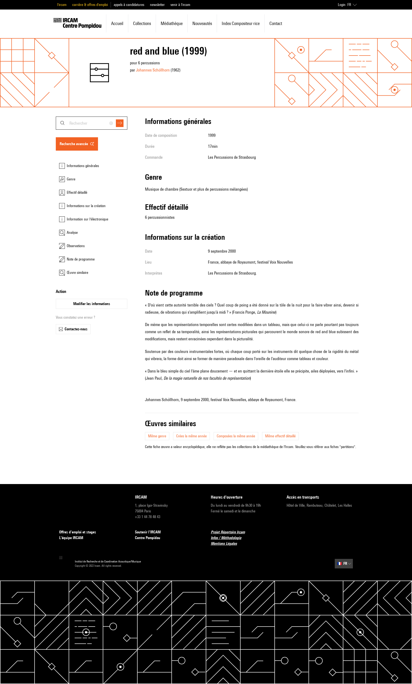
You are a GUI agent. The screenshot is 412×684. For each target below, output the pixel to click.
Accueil (117, 23)
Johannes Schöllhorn (153, 69)
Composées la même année (236, 436)
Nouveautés (202, 23)
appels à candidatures (129, 4)
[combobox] (91, 123)
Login (341, 4)
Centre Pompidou (147, 538)
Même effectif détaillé (280, 436)
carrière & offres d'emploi (90, 4)
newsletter (157, 4)
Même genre (157, 436)
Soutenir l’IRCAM (148, 532)
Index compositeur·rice (241, 23)
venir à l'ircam (180, 4)
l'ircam (62, 4)
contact (275, 23)
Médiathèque (172, 23)
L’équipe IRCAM (71, 538)
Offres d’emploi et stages (77, 532)
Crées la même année (191, 436)
